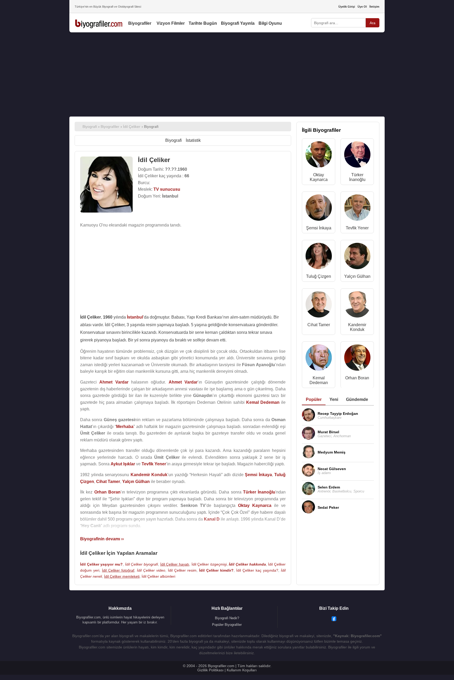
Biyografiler (139, 23)
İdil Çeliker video (151, 570)
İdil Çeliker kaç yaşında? (257, 570)
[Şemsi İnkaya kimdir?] (319, 208)
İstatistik (193, 140)
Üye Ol (362, 6)
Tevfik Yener (357, 228)
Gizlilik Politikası (210, 670)
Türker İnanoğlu (357, 177)
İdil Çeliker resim (182, 570)
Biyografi (173, 140)
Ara (372, 23)
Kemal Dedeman (318, 380)
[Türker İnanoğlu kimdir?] (357, 155)
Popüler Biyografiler (227, 625)
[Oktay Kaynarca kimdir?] (319, 155)
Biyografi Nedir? (227, 618)
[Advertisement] (227, 74)
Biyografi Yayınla (238, 23)
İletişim (374, 6)
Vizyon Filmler (171, 23)
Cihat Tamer (318, 325)
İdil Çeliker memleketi (122, 576)
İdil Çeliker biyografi (141, 564)
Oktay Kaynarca (319, 177)
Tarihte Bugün (203, 23)
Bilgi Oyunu (270, 23)
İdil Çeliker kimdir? (216, 570)
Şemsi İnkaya (318, 228)
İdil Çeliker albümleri (158, 576)
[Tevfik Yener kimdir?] (357, 208)
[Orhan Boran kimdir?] (357, 358)
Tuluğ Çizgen (318, 276)
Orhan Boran (357, 378)
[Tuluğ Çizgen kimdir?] (319, 257)
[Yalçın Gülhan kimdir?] (357, 257)
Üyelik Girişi (346, 6)
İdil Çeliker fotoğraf (118, 570)
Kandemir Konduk (357, 327)
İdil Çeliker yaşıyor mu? (101, 564)
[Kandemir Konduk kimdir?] (357, 305)
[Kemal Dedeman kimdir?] (319, 358)
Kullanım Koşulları (242, 670)
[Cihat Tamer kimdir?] (319, 305)
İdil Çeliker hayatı (174, 564)
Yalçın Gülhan (357, 276)
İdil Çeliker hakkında (247, 564)
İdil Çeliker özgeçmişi (209, 564)
